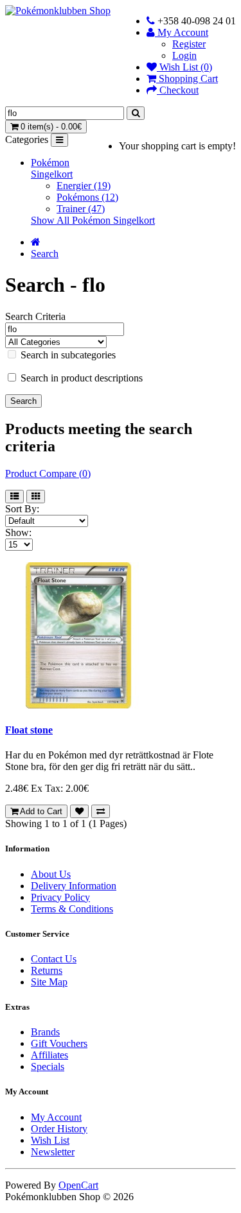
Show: (18, 532)
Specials (47, 1066)
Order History (59, 1128)
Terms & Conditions (72, 908)
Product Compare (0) (48, 473)
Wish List (50, 1140)
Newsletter (53, 1151)
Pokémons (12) (87, 197)
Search (44, 253)
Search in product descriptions (80, 377)
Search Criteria (35, 316)
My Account (56, 1117)
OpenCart (78, 1185)
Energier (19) (84, 185)
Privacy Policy (60, 897)
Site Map (49, 981)
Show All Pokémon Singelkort (93, 220)
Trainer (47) (81, 208)
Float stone (29, 729)
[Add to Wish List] (79, 811)
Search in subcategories (67, 354)
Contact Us (53, 958)
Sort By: (22, 508)
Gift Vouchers (59, 1043)
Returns (46, 970)
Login (184, 55)
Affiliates (49, 1055)
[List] (14, 496)
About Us (51, 874)
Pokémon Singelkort (52, 168)
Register (189, 43)
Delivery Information (73, 885)
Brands (45, 1031)
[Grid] (35, 496)
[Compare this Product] (100, 811)
